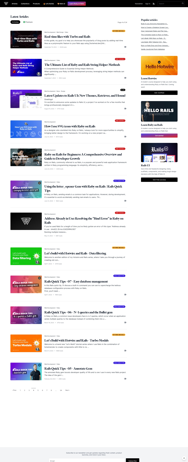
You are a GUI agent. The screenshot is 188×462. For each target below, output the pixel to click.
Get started (159, 135)
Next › (67, 390)
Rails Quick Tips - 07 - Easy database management (76, 281)
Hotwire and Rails (118, 30)
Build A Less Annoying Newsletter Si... (154, 24)
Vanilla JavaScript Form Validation (153, 49)
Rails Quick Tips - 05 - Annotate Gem (68, 368)
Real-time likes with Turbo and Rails (67, 36)
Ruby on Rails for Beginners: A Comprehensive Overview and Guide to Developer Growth (83, 156)
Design (63, 91)
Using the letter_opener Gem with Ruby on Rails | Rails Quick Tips (83, 188)
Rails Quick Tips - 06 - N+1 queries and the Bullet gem (78, 312)
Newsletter (139, 4)
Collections (25, 4)
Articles (15, 4)
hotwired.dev (49, 347)
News (58, 91)
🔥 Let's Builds (48, 4)
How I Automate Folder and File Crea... (154, 31)
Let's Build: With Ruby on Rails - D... (153, 38)
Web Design (60, 32)
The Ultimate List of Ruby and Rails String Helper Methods (82, 65)
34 (61, 390)
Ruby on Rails (120, 59)
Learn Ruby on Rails (76, 4)
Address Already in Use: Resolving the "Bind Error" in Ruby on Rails (83, 220)
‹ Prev (14, 390)
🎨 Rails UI (61, 4)
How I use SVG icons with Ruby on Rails (69, 126)
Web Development (49, 32)
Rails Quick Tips (119, 180)
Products (36, 4)
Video (66, 32)
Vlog (122, 89)
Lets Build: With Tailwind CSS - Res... (154, 42)
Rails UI (82, 102)
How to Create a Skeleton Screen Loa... (155, 27)
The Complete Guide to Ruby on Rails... (155, 35)
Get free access (159, 180)
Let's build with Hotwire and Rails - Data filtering (75, 253)
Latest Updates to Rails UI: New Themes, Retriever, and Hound (84, 95)
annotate (51, 372)
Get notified (159, 93)
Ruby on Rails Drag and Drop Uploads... (155, 45)
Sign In (147, 4)
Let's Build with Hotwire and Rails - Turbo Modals (76, 340)
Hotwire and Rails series (83, 257)
